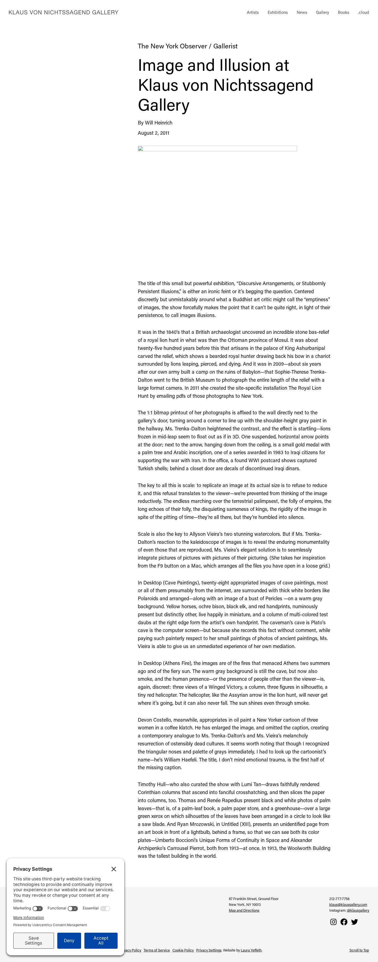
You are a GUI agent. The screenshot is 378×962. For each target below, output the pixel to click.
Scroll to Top (359, 950)
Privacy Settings (208, 950)
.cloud (363, 12)
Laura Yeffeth (251, 950)
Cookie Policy (183, 950)
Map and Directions (244, 910)
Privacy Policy (130, 950)
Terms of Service (157, 950)
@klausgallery (358, 910)
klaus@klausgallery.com (348, 904)
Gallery (322, 12)
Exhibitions (278, 12)
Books (343, 12)
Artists (253, 12)
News (302, 12)
